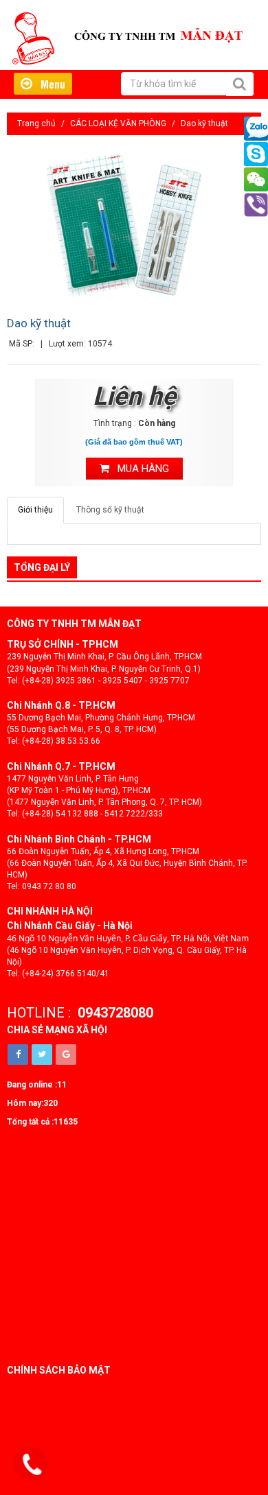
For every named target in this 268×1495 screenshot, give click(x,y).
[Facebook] (18, 1054)
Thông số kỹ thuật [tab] (110, 510)
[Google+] (66, 1054)
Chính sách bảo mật (59, 1370)
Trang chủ (36, 123)
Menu (48, 83)
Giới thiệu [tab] (35, 510)
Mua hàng (139, 468)
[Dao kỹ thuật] (134, 224)
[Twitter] (42, 1054)
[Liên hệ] (32, 1465)
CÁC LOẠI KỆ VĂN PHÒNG (118, 123)
